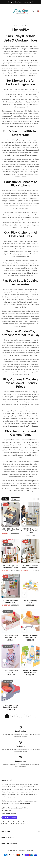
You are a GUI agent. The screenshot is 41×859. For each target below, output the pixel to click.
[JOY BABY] (20, 11)
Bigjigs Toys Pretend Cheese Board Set (30, 636)
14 (28, 716)
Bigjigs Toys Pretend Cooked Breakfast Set (10, 706)
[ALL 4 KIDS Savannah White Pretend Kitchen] (30, 551)
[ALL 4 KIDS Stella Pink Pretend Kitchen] (10, 586)
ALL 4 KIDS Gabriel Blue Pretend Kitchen (10, 530)
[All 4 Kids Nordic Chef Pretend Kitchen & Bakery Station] (30, 514)
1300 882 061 (6, 810)
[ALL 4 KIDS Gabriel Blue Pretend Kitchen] (10, 514)
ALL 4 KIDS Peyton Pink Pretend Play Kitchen (10, 567)
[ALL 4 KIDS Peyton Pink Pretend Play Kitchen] (10, 551)
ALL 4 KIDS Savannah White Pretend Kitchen (30, 567)
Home (16, 26)
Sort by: (14, 499)
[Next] (34, 716)
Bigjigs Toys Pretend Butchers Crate (10, 636)
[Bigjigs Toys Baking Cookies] (30, 586)
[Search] (33, 11)
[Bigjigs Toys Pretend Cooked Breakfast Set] (10, 691)
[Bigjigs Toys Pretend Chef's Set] (10, 656)
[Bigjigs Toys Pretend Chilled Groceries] (30, 656)
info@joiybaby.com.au (9, 813)
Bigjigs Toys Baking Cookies (30, 601)
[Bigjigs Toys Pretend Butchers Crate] (10, 621)
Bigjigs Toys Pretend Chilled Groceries (30, 671)
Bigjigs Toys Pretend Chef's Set (10, 671)
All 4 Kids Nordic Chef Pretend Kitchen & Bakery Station (30, 531)
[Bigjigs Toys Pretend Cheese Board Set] (30, 621)
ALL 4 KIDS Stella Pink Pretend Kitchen (10, 601)
